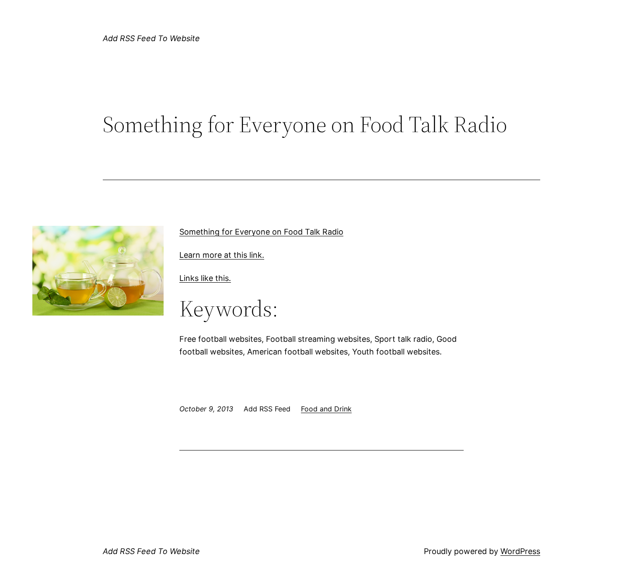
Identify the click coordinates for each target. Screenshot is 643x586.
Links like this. (205, 278)
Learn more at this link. (221, 255)
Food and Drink (326, 408)
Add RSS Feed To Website (151, 38)
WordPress (520, 551)
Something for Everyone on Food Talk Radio (261, 231)
